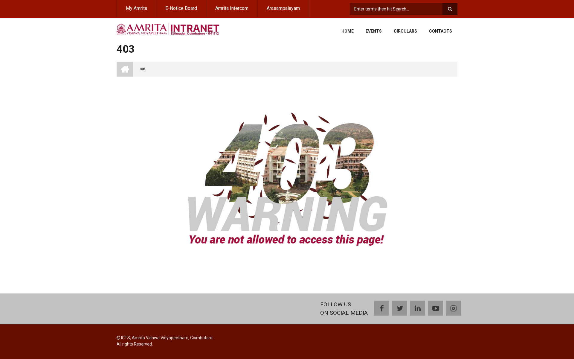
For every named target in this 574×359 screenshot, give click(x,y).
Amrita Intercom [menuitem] (231, 8)
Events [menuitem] (374, 31)
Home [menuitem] (347, 31)
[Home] (168, 28)
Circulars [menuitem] (405, 31)
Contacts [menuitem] (440, 31)
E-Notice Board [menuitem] (181, 8)
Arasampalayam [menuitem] (283, 8)
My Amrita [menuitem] (136, 8)
